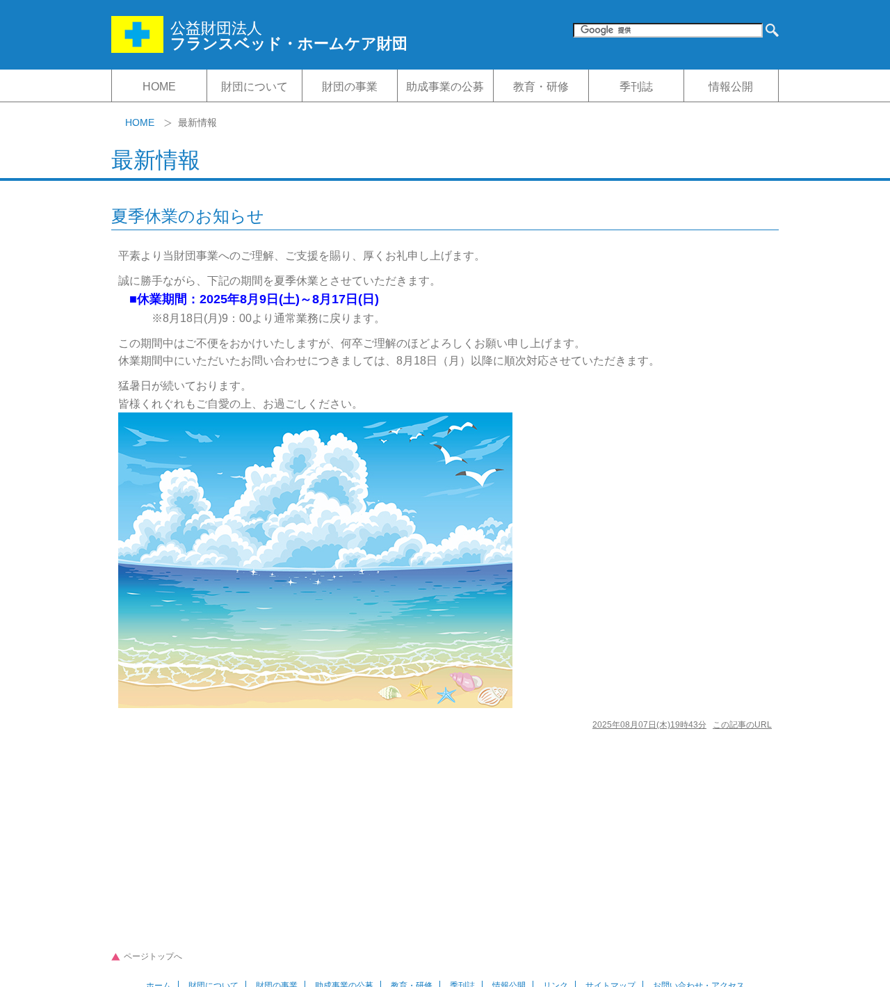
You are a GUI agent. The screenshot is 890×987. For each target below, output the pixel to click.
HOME (159, 87)
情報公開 (731, 87)
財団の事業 (350, 87)
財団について (254, 87)
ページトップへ (153, 956)
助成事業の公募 (445, 87)
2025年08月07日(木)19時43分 (649, 725)
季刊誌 (636, 87)
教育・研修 (541, 87)
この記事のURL (742, 725)
